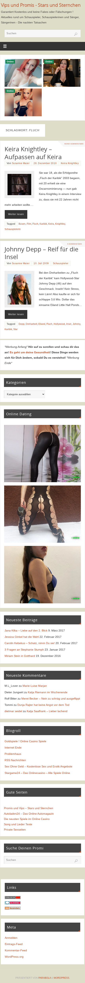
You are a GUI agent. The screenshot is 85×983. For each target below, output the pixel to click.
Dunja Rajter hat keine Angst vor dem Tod (43, 704)
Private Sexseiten (15, 829)
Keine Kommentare (74, 144)
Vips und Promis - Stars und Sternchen (41, 5)
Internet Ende (13, 747)
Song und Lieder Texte (18, 824)
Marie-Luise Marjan (35, 685)
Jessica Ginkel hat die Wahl (22, 636)
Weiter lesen (16, 214)
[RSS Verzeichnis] (13, 908)
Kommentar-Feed (16, 950)
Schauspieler (60, 263)
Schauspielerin (13, 229)
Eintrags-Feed (14, 944)
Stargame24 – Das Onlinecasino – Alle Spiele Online (37, 772)
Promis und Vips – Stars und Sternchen (28, 808)
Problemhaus (13, 753)
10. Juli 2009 (41, 263)
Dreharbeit (31, 324)
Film (29, 223)
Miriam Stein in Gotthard (20, 655)
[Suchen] (76, 34)
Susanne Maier (21, 163)
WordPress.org (14, 956)
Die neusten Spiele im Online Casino (27, 819)
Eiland (41, 324)
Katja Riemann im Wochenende (47, 692)
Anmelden (11, 937)
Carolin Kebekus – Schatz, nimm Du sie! (30, 643)
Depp (22, 324)
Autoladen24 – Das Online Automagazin (29, 813)
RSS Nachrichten (15, 760)
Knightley (60, 223)
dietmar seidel (13, 711)
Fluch (35, 223)
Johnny (76, 324)
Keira (51, 223)
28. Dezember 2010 (45, 163)
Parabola (44, 978)
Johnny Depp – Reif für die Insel (41, 253)
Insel (68, 324)
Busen (22, 223)
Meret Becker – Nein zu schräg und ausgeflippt (50, 698)
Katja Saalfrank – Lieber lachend (47, 711)
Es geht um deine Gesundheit (30, 352)
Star (15, 329)
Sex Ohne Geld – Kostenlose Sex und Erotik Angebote (38, 766)
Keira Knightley (70, 163)
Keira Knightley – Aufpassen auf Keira (33, 153)
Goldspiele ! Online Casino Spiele (25, 741)
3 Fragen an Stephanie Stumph (24, 649)
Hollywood (59, 324)
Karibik (43, 223)
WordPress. (62, 978)
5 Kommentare (74, 244)
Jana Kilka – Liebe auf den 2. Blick (26, 630)
